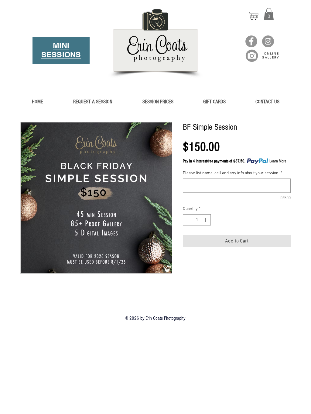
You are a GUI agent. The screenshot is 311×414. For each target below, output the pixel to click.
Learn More (277, 161)
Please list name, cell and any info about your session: (232, 173)
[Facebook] (251, 41)
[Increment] (206, 220)
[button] (269, 14)
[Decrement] (187, 220)
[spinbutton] (196, 220)
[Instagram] (268, 41)
